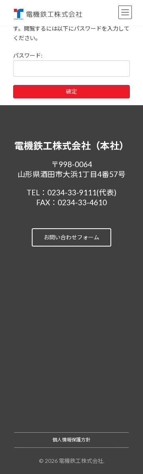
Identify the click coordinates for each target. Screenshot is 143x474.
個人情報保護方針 (71, 440)
